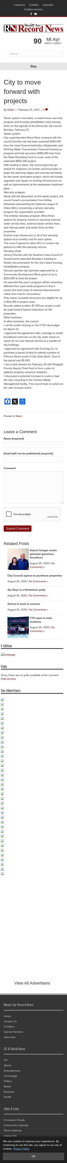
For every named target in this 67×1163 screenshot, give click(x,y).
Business (9, 1091)
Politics (8, 1081)
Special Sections (13, 1031)
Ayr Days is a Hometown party (26, 589)
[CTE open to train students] (18, 626)
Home (7, 1016)
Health (7, 1096)
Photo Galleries (13, 1130)
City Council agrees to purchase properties (34, 575)
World (7, 1086)
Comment (10, 468)
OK (33, 1156)
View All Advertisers (32, 983)
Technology (10, 1075)
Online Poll (10, 1135)
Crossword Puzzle (14, 1120)
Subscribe (48, 5)
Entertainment (12, 1070)
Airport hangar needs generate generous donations (43, 554)
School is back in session (23, 603)
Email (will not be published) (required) (28, 453)
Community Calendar (16, 1125)
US (5, 1060)
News (18, 416)
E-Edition (34, 5)
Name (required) (14, 438)
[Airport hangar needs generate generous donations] (18, 558)
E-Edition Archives (33, 9)
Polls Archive (8, 678)
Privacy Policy (21, 1148)
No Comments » (38, 581)
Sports (7, 1065)
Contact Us (19, 5)
